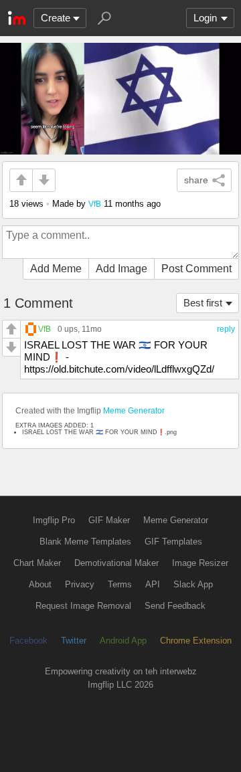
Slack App (193, 584)
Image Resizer (200, 563)
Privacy (79, 584)
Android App (123, 641)
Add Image (121, 268)
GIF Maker (109, 520)
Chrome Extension (196, 641)
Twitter (73, 641)
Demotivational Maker (116, 563)
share (196, 180)
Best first (202, 302)
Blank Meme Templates (85, 542)
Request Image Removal (83, 606)
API (152, 584)
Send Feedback (175, 606)
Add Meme (56, 268)
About (40, 584)
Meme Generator (134, 410)
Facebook (28, 641)
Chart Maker (37, 563)
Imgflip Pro (54, 520)
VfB (94, 203)
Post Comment (196, 268)
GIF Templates (173, 542)
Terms (120, 584)
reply (226, 329)
